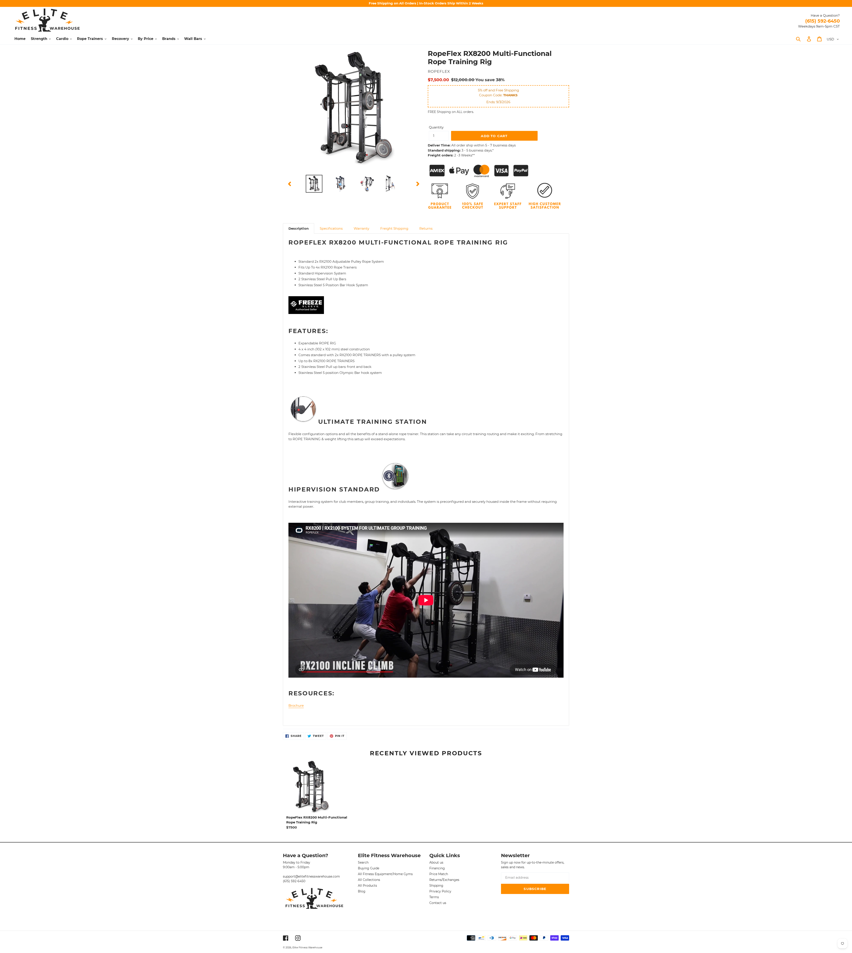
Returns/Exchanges (444, 880)
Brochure (296, 705)
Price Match (438, 874)
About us (436, 862)
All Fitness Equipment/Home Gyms (385, 874)
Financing (437, 868)
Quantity (436, 127)
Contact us (437, 903)
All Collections (369, 880)
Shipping (436, 886)
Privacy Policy (440, 891)
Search (363, 862)
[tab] (298, 228)
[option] (314, 184)
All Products (367, 886)
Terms (434, 897)
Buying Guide (368, 868)
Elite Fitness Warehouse (307, 947)
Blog (361, 891)
